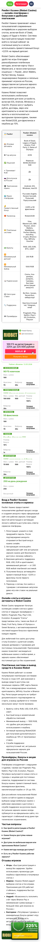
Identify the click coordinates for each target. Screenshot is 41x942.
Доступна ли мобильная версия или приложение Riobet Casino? (19, 844)
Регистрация (21, 4)
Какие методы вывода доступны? (19, 849)
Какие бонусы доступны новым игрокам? (17, 836)
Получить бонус (20, 356)
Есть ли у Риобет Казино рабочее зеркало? (18, 855)
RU (31, 4)
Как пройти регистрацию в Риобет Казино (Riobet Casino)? (18, 829)
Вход (10, 4)
